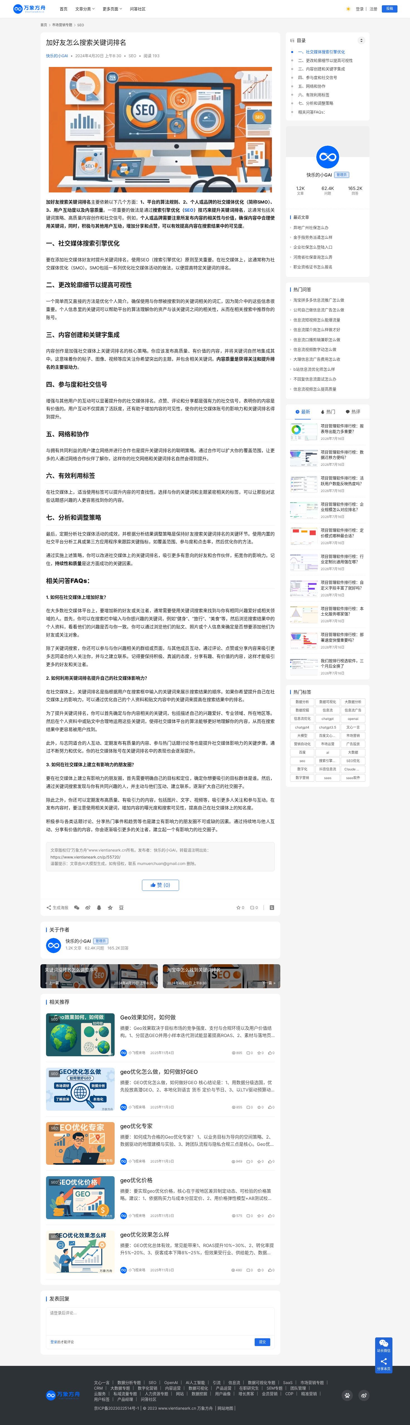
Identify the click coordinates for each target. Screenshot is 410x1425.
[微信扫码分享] (77, 908)
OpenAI (171, 1382)
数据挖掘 (302, 710)
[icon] (347, 1395)
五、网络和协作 (311, 86)
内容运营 (173, 1388)
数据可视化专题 (261, 1382)
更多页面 (110, 8)
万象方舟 (205, 1408)
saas (327, 778)
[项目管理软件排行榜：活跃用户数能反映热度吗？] (304, 484)
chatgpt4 (302, 727)
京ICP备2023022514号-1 (117, 1408)
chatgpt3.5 (327, 727)
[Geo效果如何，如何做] (80, 1034)
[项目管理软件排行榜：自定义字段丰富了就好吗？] (304, 588)
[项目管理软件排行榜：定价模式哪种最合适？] (304, 536)
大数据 (353, 753)
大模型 (302, 736)
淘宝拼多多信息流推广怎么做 (318, 300)
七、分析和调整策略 (315, 103)
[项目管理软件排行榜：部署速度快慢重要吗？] (304, 641)
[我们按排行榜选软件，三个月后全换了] (304, 667)
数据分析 (302, 702)
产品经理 (125, 1399)
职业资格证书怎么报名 (312, 267)
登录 (360, 8)
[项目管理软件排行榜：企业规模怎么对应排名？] (304, 510)
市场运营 (327, 744)
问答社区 (138, 8)
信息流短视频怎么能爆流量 (316, 319)
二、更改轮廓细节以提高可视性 (325, 60)
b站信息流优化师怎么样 (314, 369)
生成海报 (60, 907)
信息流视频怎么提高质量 (314, 389)
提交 (262, 1342)
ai (327, 753)
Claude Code (354, 769)
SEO (132, 55)
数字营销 (302, 778)
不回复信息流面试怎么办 (314, 379)
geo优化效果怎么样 (144, 1234)
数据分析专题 (129, 1382)
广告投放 (353, 744)
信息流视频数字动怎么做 (314, 349)
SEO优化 (353, 761)
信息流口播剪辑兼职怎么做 (316, 339)
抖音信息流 (327, 769)
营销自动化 (302, 744)
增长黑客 (246, 1393)
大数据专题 (120, 1388)
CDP (289, 1393)
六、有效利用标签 (313, 94)
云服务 (100, 1393)
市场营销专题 (312, 1382)
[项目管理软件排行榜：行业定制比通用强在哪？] (304, 562)
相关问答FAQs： (312, 112)
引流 (217, 1382)
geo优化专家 (136, 1126)
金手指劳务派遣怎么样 (312, 237)
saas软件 (353, 778)
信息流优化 (302, 719)
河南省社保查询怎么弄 (312, 257)
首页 (63, 8)
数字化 (302, 769)
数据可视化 (327, 702)
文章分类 (83, 8)
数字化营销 (147, 1388)
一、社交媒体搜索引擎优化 (321, 51)
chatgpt (328, 719)
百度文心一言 (329, 736)
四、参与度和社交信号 (317, 77)
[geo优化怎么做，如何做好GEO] (80, 1089)
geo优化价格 (136, 1180)
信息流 (328, 710)
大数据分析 (353, 702)
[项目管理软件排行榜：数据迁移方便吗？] (304, 458)
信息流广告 (353, 710)
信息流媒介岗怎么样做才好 (316, 329)
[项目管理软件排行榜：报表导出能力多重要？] (304, 432)
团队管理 (298, 1388)
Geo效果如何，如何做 (148, 1017)
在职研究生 (249, 1388)
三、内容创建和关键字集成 (321, 69)
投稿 (389, 8)
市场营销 (353, 736)
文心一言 (353, 727)
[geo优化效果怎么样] (80, 1252)
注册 (373, 8)
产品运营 (223, 1388)
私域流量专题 (125, 1393)
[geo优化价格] (80, 1197)
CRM (98, 1388)
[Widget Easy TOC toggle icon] (361, 40)
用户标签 (102, 1399)
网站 (180, 1393)
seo (302, 761)
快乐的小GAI (57, 55)
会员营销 (270, 1393)
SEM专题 (275, 1388)
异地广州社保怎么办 (311, 227)
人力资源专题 (156, 1393)
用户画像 (223, 1393)
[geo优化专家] (80, 1143)
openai (353, 719)
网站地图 (225, 1408)
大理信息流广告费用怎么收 (316, 359)
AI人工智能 (195, 1382)
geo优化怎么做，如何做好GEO (159, 1072)
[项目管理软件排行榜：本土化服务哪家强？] (304, 614)
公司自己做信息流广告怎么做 (318, 310)
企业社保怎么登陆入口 (312, 247)
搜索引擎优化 (329, 761)
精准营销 (309, 1393)
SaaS (288, 1382)
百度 (302, 753)
